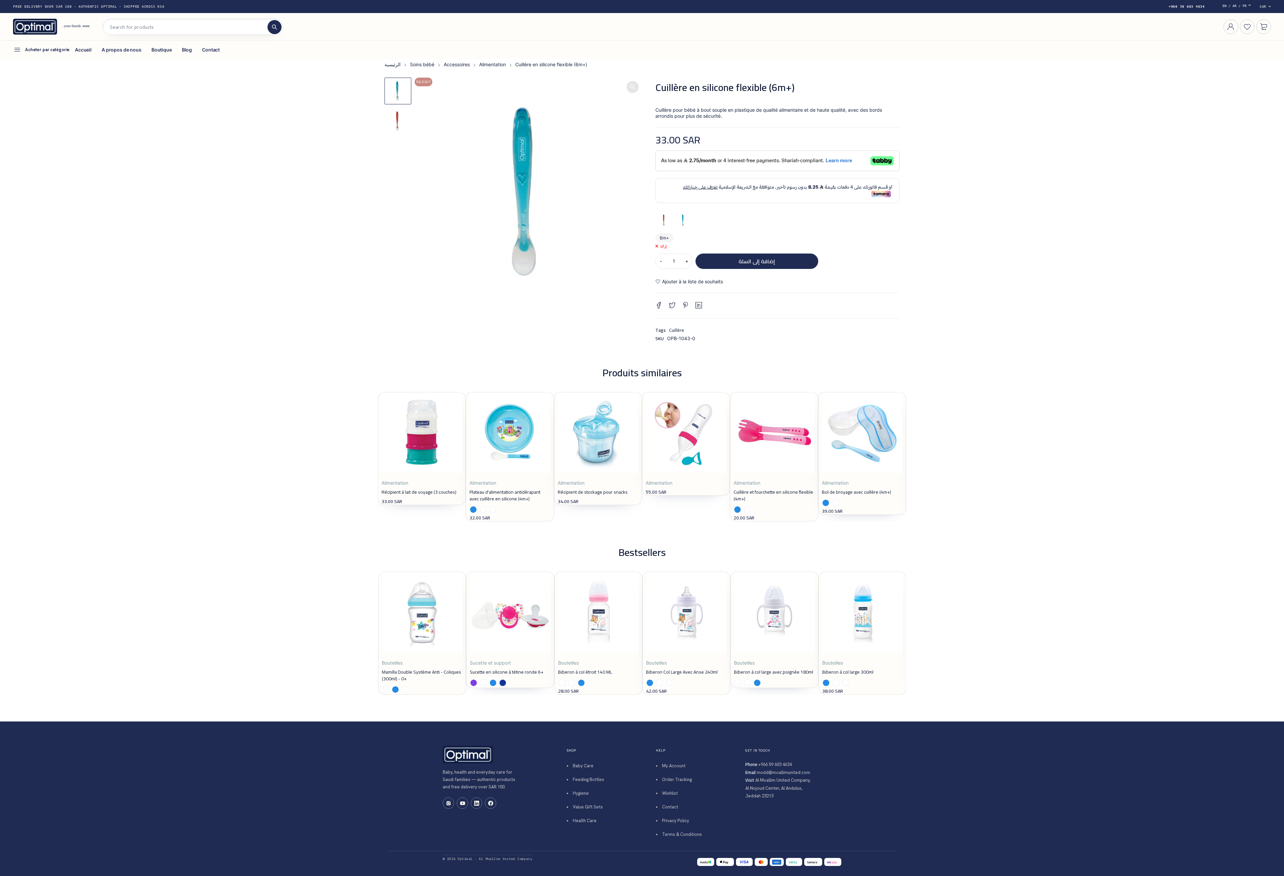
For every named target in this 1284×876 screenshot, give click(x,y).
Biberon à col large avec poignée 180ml (773, 672)
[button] (633, 87)
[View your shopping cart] (1263, 26)
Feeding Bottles (588, 779)
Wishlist (670, 793)
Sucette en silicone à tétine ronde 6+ (506, 672)
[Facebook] (490, 803)
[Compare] (761, 281)
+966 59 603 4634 (1187, 6)
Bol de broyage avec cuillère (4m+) (856, 492)
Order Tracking (677, 779)
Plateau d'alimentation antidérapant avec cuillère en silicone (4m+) (504, 495)
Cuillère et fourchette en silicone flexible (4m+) (773, 495)
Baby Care (583, 766)
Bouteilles (392, 663)
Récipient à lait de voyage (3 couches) (419, 492)
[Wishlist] (1247, 26)
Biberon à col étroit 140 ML (585, 672)
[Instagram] (448, 803)
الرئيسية (393, 64)
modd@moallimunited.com (783, 772)
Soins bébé (422, 64)
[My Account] (1230, 26)
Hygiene (581, 793)
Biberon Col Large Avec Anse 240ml (682, 672)
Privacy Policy (675, 820)
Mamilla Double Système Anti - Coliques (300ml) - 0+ (421, 675)
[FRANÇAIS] (1238, 6)
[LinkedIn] (476, 803)
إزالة (663, 246)
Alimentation (492, 64)
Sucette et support (490, 663)
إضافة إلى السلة (757, 261)
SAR (1263, 6)
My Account (673, 766)
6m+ (664, 237)
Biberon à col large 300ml (847, 672)
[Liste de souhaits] (689, 281)
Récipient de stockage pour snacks (593, 492)
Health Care (585, 820)
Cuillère (676, 330)
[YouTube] (462, 803)
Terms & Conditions (682, 834)
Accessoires (457, 64)
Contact (670, 807)
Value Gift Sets (588, 807)
